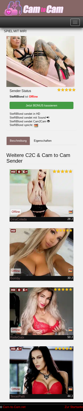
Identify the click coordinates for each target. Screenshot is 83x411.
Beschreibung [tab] (18, 140)
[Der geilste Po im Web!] (41, 252)
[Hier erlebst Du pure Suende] (41, 370)
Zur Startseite (74, 407)
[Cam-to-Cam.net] (34, 8)
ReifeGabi (17, 337)
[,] (41, 311)
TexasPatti (17, 396)
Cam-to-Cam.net (14, 407)
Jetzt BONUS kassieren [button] (41, 105)
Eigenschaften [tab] (43, 140)
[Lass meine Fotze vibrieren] (41, 193)
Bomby (15, 278)
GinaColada (18, 219)
